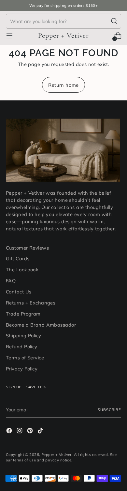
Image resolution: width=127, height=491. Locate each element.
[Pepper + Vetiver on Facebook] (10, 431)
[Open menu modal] (9, 35)
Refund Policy (21, 346)
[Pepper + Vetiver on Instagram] (20, 431)
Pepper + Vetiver (56, 454)
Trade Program (23, 314)
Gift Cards (17, 258)
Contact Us (18, 292)
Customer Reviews (27, 248)
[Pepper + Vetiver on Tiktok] (41, 431)
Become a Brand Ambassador (41, 325)
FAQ (11, 281)
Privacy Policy (21, 369)
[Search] (114, 21)
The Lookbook (22, 269)
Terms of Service (25, 358)
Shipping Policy (23, 335)
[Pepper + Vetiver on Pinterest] (31, 431)
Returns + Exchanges (30, 303)
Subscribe (109, 409)
